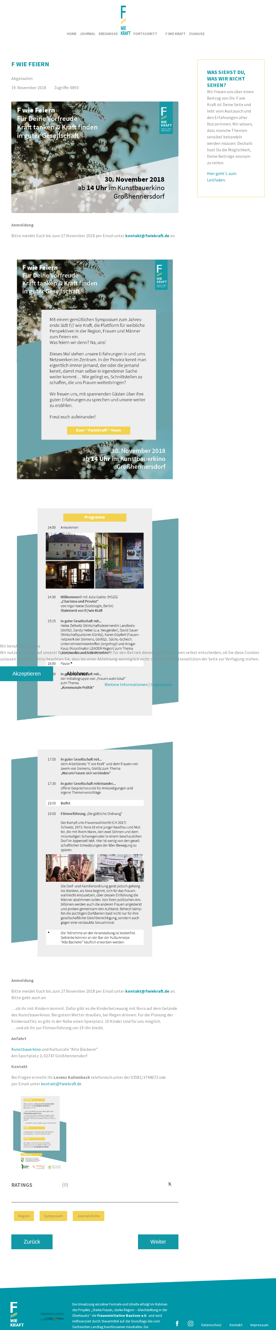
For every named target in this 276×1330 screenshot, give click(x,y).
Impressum (161, 684)
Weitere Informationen (126, 684)
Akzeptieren (26, 674)
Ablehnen (77, 674)
